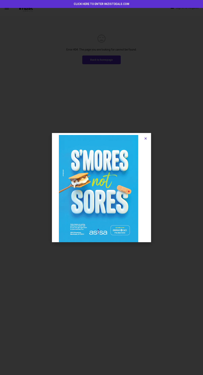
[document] (101, 187)
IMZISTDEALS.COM (116, 4)
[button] (145, 138)
